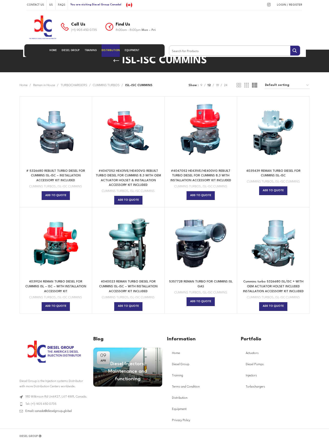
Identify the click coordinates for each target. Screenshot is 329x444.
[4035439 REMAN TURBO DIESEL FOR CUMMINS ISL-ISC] (273, 132)
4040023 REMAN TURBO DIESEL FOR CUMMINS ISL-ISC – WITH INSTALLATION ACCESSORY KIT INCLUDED (128, 286)
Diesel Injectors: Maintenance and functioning (127, 371)
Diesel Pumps (255, 364)
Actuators (252, 353)
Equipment (179, 409)
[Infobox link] (79, 27)
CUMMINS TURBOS (106, 85)
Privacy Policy (181, 420)
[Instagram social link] (268, 5)
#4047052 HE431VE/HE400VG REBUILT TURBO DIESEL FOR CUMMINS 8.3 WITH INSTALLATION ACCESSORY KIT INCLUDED (200, 175)
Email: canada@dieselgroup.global (48, 411)
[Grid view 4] (254, 85)
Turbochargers (255, 386)
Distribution (180, 397)
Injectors (251, 375)
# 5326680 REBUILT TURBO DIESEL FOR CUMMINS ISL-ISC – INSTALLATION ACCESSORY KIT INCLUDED (55, 175)
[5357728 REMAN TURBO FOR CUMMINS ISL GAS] (201, 243)
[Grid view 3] (246, 85)
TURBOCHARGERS (74, 85)
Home (23, 85)
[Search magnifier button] (295, 50)
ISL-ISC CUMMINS (69, 186)
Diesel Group (180, 364)
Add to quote (55, 195)
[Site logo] (129, 4)
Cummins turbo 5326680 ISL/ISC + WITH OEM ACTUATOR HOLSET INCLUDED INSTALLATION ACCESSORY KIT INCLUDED (273, 286)
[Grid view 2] (238, 85)
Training (177, 375)
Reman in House (44, 85)
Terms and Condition (186, 386)
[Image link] (54, 351)
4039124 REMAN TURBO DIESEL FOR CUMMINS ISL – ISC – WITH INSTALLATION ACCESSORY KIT (55, 286)
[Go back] (116, 61)
